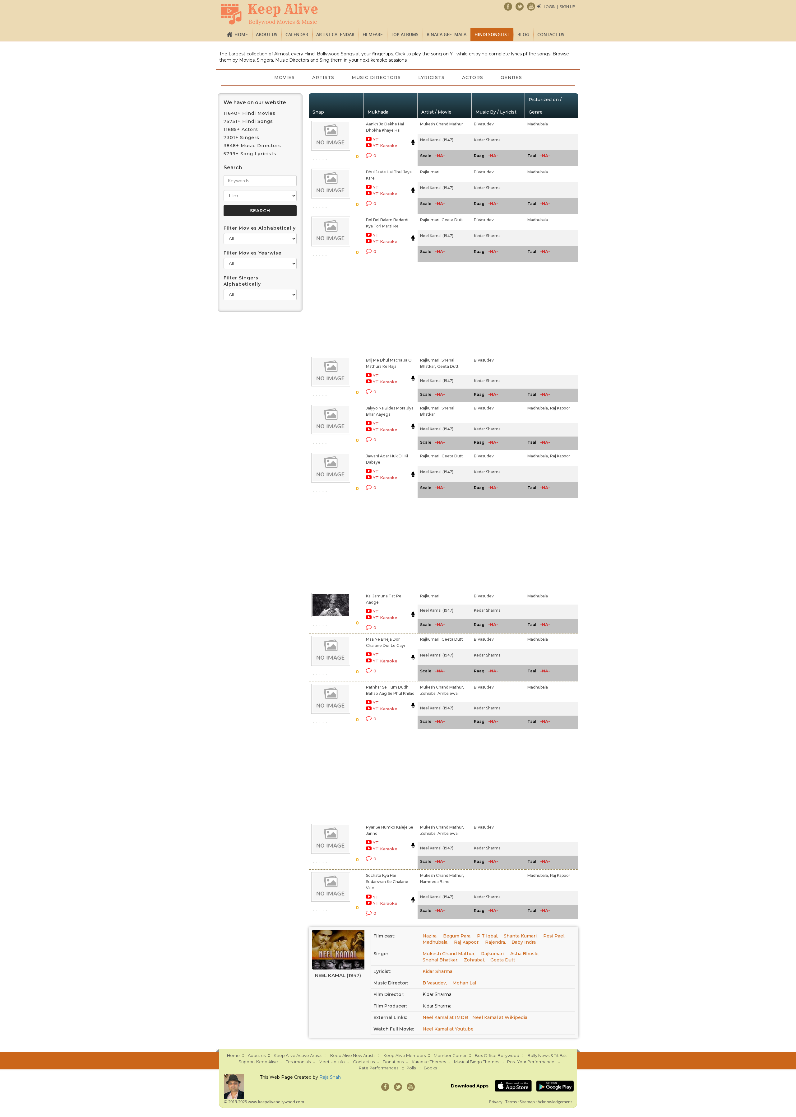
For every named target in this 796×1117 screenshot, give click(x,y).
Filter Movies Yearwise (252, 253)
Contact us (550, 34)
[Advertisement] (387, 308)
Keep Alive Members (404, 1055)
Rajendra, (495, 942)
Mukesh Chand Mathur (441, 124)
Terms (511, 1102)
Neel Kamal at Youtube (448, 1029)
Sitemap (527, 1102)
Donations (393, 1061)
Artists (323, 77)
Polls (411, 1067)
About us (266, 34)
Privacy (495, 1102)
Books (430, 1067)
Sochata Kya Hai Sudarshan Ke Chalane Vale (387, 881)
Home (241, 34)
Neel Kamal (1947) (436, 140)
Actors (472, 77)
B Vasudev (484, 124)
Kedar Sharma (487, 140)
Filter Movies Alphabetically (260, 228)
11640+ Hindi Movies (249, 113)
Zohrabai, (474, 960)
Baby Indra (523, 942)
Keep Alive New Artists (352, 1055)
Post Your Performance (530, 1061)
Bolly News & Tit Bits (547, 1055)
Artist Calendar (335, 34)
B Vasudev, (435, 983)
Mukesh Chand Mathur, (442, 687)
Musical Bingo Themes (476, 1061)
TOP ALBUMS (405, 34)
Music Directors (376, 77)
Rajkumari (429, 172)
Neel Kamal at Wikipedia (499, 1017)
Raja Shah (330, 1077)
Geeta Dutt (452, 219)
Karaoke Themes (429, 1061)
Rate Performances (378, 1067)
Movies (284, 77)
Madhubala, (538, 408)
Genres (511, 77)
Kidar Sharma (437, 971)
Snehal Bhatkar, (440, 960)
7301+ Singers (241, 137)
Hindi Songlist (491, 34)
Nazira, (430, 936)
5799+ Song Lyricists (250, 154)
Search (233, 168)
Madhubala (537, 124)
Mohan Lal (464, 983)
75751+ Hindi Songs (248, 121)
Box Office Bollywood (497, 1055)
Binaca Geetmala (446, 34)
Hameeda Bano (435, 881)
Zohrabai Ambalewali (440, 693)
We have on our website (255, 102)
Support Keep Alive (258, 1061)
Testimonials (298, 1061)
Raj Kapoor (560, 408)
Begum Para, (457, 936)
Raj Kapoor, (466, 942)
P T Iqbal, (487, 936)
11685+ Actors (241, 129)
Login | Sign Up (559, 6)
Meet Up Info (332, 1061)
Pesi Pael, (554, 936)
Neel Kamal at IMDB (445, 1017)
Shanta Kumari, (521, 936)
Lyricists (431, 77)
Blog (523, 34)
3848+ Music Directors (252, 145)
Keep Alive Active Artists (298, 1055)
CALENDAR (296, 34)
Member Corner (450, 1055)
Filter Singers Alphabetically (242, 281)
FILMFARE (373, 34)
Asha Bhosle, (524, 953)
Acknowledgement (555, 1102)
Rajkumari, (430, 219)
